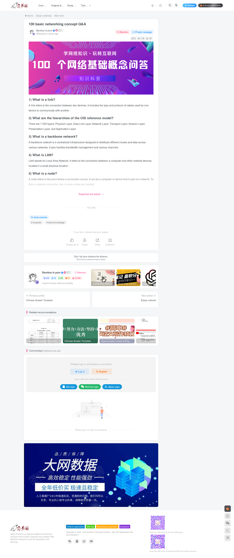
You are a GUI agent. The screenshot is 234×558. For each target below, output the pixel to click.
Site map (90, 526)
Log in (81, 371)
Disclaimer (124, 526)
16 (55, 278)
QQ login (70, 386)
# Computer (36, 222)
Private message (143, 32)
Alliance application (75, 526)
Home (29, 15)
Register (103, 371)
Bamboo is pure (44, 30)
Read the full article (89, 194)
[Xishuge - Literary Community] (19, 527)
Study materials (44, 15)
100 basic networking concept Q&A (57, 23)
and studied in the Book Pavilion (96, 532)
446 (47, 278)
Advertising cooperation (107, 526)
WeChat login (92, 386)
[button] (23, 474)
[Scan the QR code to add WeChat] (227, 523)
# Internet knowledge (55, 222)
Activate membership (212, 5)
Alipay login (114, 386)
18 (68, 278)
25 (62, 278)
